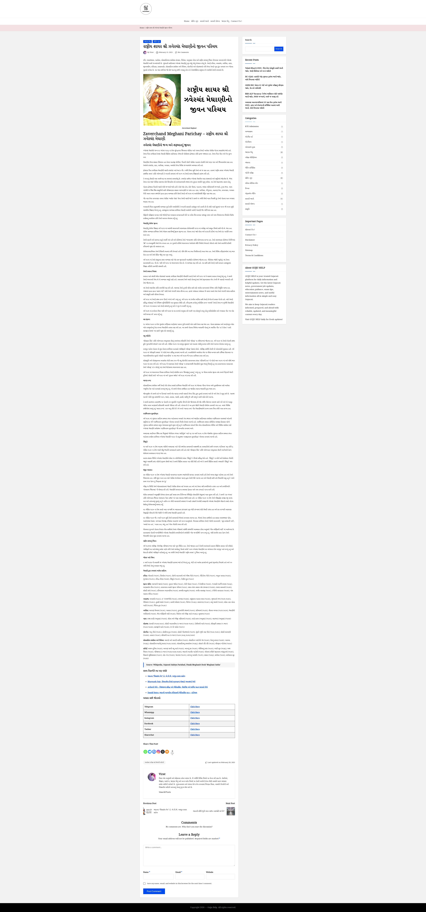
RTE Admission (252, 126)
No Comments (183, 52)
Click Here (195, 706)
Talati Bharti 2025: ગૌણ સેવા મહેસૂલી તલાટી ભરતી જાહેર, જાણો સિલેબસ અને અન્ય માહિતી (264, 70)
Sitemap (249, 250)
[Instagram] (158, 750)
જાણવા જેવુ (147, 41)
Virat (162, 774)
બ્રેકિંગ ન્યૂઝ (157, 41)
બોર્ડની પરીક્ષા (249, 173)
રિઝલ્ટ (247, 188)
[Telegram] (150, 750)
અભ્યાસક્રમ (248, 131)
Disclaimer (250, 240)
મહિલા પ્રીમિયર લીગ (251, 183)
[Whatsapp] (145, 750)
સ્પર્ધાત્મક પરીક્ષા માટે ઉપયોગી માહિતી (154, 762)
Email (179, 872)
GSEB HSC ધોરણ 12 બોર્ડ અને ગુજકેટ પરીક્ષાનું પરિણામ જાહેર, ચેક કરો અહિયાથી (264, 87)
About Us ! (250, 229)
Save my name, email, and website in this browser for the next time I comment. (179, 883)
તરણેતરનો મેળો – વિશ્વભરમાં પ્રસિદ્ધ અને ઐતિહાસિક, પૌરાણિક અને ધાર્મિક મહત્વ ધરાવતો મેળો (178, 687)
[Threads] (163, 750)
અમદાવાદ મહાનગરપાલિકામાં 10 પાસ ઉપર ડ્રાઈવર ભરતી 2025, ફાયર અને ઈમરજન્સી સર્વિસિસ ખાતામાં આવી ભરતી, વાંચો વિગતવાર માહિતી (263, 105)
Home (142, 28)
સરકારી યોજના (249, 204)
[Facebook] (154, 750)
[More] (167, 750)
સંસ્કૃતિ (247, 209)
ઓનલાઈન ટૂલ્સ (250, 147)
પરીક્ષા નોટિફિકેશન (251, 157)
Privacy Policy (251, 245)
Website (209, 872)
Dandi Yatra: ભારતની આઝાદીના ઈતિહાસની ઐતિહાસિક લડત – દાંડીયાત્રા (172, 692)
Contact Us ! (250, 234)
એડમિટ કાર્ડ (249, 136)
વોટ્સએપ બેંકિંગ (250, 193)
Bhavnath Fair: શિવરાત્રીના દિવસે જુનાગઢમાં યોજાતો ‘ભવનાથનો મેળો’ (171, 681)
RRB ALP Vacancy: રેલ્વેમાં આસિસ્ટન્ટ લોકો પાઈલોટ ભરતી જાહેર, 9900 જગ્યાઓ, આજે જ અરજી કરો (264, 95)
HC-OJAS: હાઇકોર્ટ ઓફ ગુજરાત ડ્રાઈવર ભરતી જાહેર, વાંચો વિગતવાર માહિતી (263, 78)
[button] (165, 792)
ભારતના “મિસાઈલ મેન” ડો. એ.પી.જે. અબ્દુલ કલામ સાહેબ (166, 676)
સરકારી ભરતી (249, 198)
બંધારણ (247, 162)
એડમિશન (248, 142)
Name (146, 872)
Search (248, 40)
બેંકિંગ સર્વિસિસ (250, 167)
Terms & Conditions (254, 255)
